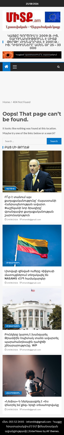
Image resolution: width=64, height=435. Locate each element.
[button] (14, 66)
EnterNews (35, 431)
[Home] (6, 66)
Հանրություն (13, 393)
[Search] (58, 66)
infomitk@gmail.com (31, 219)
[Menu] (14, 66)
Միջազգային (13, 263)
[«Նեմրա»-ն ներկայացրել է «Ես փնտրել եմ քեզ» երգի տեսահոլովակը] (32, 376)
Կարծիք (10, 189)
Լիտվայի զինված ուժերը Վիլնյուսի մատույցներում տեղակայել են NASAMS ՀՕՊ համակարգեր (29, 275)
